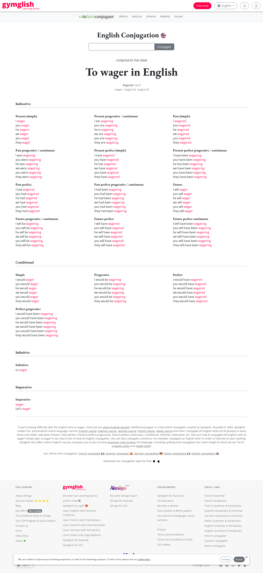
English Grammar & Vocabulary (223, 530)
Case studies (164, 510)
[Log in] (256, 5)
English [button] (226, 6)
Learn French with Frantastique (81, 520)
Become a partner (168, 505)
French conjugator (215, 535)
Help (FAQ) (22, 535)
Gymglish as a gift (73, 505)
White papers (184, 510)
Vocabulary (234, 520)
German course (127, 431)
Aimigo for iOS (118, 505)
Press (19, 530)
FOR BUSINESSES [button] (166, 487)
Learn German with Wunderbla (81, 530)
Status (20, 540)
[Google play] (154, 461)
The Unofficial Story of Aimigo (33, 515)
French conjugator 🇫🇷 (91, 453)
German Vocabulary (216, 515)
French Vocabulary (215, 500)
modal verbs (143, 446)
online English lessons (116, 427)
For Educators (165, 500)
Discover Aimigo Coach (123, 495)
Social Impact (48, 520)
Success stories (25, 500)
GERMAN (165, 16)
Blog (18, 505)
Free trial (202, 6)
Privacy (161, 529)
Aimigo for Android (121, 500)
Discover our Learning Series (80, 495)
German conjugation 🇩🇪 (148, 453)
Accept (239, 559)
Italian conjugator (215, 545)
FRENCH (123, 16)
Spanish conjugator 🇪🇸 (119, 453)
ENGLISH (137, 16)
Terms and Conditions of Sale (175, 539)
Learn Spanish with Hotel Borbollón (84, 525)
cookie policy (143, 559)
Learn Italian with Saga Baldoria (82, 535)
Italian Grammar (214, 520)
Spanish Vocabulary (216, 510)
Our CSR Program (26, 520)
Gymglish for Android (75, 540)
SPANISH (151, 16)
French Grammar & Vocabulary (222, 505)
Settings (226, 559)
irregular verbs (121, 446)
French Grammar (214, 495)
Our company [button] (24, 487)
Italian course (164, 431)
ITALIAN (178, 16)
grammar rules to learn (122, 442)
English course (88, 431)
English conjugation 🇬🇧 (205, 453)
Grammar (237, 510)
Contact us (22, 525)
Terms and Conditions (170, 534)
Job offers (28, 510)
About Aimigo (24, 495)
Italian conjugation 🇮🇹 (177, 453)
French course (146, 431)
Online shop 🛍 (72, 500)
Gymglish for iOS (73, 545)
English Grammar (214, 525)
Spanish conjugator (216, 540)
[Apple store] (158, 461)
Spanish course (107, 431)
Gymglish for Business (170, 495)
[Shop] (244, 5)
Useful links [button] (212, 487)
